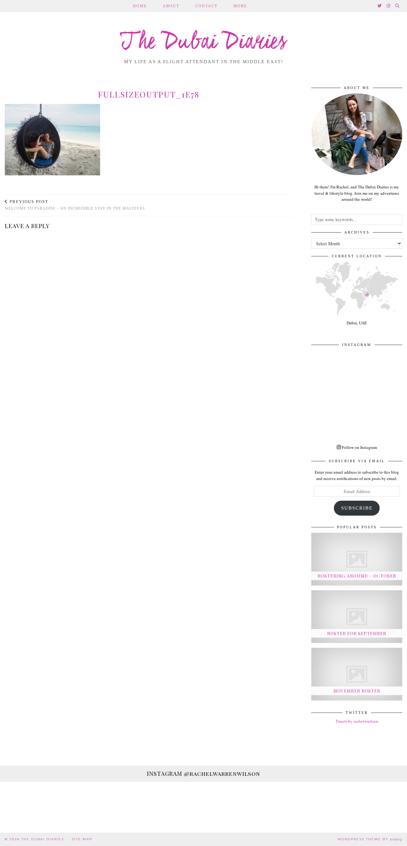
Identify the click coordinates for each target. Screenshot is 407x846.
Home (140, 6)
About (171, 6)
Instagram (203, 773)
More (240, 6)
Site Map (82, 839)
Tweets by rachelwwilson (356, 721)
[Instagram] (389, 6)
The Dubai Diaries (203, 42)
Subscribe (357, 508)
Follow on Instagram (359, 447)
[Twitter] (379, 6)
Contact (206, 6)
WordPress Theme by (369, 839)
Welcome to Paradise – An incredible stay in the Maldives (75, 205)
